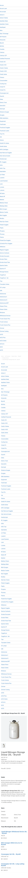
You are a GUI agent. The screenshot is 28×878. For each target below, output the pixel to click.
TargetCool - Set (4, 278)
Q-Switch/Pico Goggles (6, 243)
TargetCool (3, 275)
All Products (3, 36)
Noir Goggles (3, 215)
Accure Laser (3, 8)
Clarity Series (3, 74)
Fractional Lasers (4, 130)
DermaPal (2, 105)
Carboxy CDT (3, 55)
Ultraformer (3, 293)
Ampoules (2, 40)
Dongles (2, 115)
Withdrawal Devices (5, 315)
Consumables (3, 80)
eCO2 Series (3, 340)
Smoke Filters (3, 259)
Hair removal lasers (5, 156)
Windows (2, 312)
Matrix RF (2, 196)
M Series (2, 193)
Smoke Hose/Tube (5, 262)
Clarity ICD (3, 61)
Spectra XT (3, 268)
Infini (1, 165)
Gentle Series (3, 146)
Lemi (1, 184)
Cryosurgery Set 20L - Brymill (11, 854)
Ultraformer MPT (4, 303)
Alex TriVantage (4, 33)
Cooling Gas (3, 83)
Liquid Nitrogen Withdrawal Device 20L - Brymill (14, 832)
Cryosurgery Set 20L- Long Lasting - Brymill (13, 864)
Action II (2, 15)
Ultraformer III (3, 300)
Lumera (2, 187)
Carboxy (2, 52)
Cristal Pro (2, 90)
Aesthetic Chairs (4, 24)
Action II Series (4, 18)
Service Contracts (4, 253)
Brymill (2, 43)
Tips (1, 281)
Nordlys (2, 218)
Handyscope (3, 159)
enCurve (2, 344)
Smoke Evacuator (4, 256)
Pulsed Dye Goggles (5, 240)
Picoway (2, 234)
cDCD (1, 334)
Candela (2, 49)
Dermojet (2, 109)
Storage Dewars (4, 271)
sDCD (1, 350)
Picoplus (2, 231)
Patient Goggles (4, 224)
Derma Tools (3, 102)
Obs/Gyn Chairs (4, 221)
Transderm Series (4, 284)
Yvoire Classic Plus (5, 318)
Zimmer (2, 328)
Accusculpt (3, 11)
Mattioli (2, 199)
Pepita (1, 228)
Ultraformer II (3, 297)
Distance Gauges (4, 112)
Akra (1, 30)
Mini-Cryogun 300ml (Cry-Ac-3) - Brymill (12, 843)
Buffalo (2, 46)
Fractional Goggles (5, 127)
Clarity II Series (4, 68)
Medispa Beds (3, 206)
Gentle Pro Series (4, 143)
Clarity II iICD (3, 71)
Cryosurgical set (4, 93)
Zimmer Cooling (4, 331)
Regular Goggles (4, 250)
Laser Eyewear (4, 181)
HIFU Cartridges (4, 149)
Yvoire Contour (4, 322)
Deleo (1, 99)
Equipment (3, 121)
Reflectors (2, 246)
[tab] (14, 5)
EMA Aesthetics (4, 118)
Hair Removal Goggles (6, 152)
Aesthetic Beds (4, 21)
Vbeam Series (3, 309)
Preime (2, 237)
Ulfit (1, 290)
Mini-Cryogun (3, 209)
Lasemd (2, 177)
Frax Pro (2, 134)
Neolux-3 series (4, 212)
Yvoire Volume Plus (5, 325)
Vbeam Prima (3, 306)
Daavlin (2, 96)
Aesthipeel (2, 27)
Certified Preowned (5, 58)
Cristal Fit (2, 87)
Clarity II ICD (3, 65)
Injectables (3, 171)
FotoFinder (3, 124)
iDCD (1, 347)
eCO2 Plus (2, 337)
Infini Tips (2, 168)
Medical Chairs (4, 203)
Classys (2, 77)
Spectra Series (4, 265)
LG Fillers (2, 174)
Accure (2, 5)
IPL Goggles (3, 162)
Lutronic (2, 190)
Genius (2, 140)
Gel (1, 137)
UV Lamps (2, 287)
